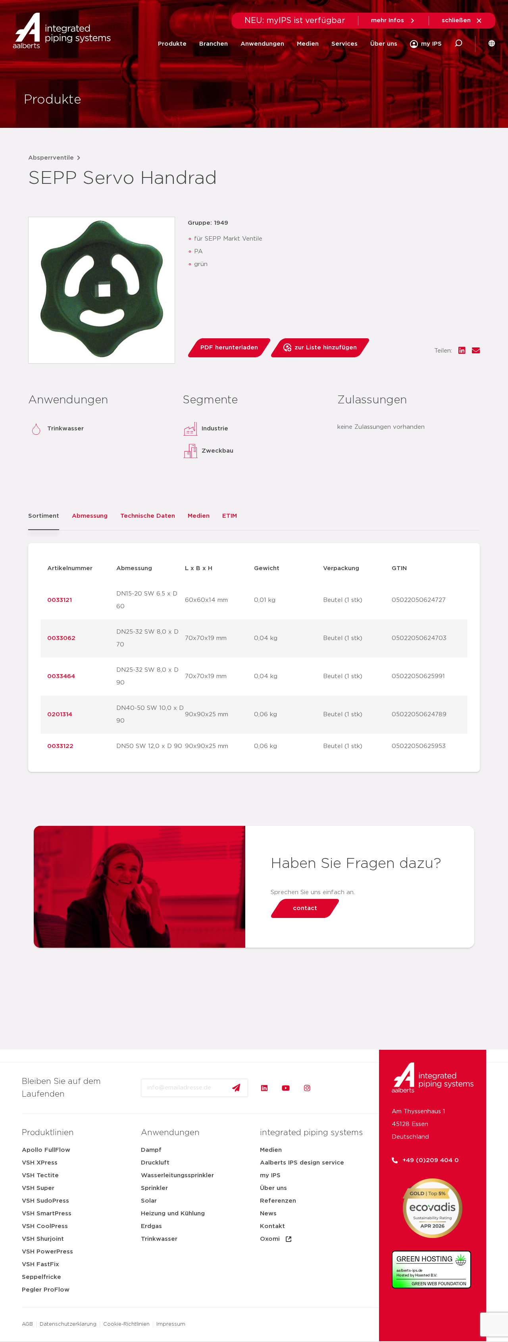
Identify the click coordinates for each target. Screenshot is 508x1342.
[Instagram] (307, 1088)
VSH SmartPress (46, 1214)
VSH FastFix (40, 1264)
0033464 (61, 676)
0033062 (61, 638)
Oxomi (270, 1239)
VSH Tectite (40, 1175)
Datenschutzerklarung (68, 1324)
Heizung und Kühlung (173, 1214)
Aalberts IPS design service (302, 1163)
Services (344, 44)
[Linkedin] (264, 1088)
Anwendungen (262, 44)
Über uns (383, 44)
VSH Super (38, 1188)
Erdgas (151, 1226)
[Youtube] (285, 1088)
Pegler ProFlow (45, 1290)
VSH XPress (40, 1163)
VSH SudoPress (45, 1201)
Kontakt (272, 1226)
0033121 (59, 600)
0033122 (60, 746)
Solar (149, 1201)
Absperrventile (51, 158)
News (268, 1214)
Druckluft (155, 1163)
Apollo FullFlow (46, 1150)
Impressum (170, 1324)
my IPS (270, 1175)
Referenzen (278, 1201)
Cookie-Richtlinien (126, 1324)
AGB (27, 1324)
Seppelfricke (41, 1277)
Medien (308, 44)
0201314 (59, 714)
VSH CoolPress (45, 1226)
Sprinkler (154, 1188)
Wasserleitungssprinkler (177, 1175)
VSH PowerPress (47, 1252)
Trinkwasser (159, 1239)
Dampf (151, 1150)
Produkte (172, 44)
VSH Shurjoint (43, 1239)
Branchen (213, 44)
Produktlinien (48, 1133)
